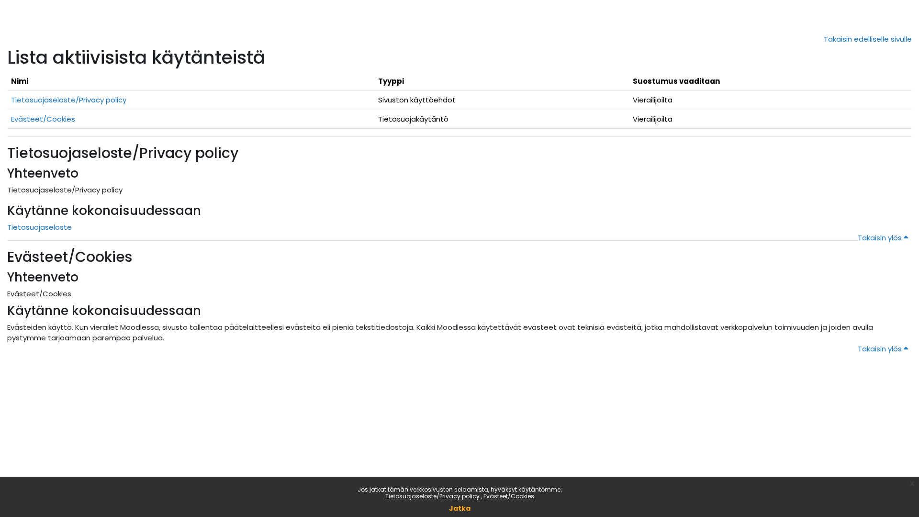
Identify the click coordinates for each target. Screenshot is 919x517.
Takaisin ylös (881, 238)
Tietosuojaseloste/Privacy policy (433, 496)
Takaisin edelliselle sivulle (868, 39)
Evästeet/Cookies (508, 496)
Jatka (460, 508)
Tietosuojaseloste (39, 227)
